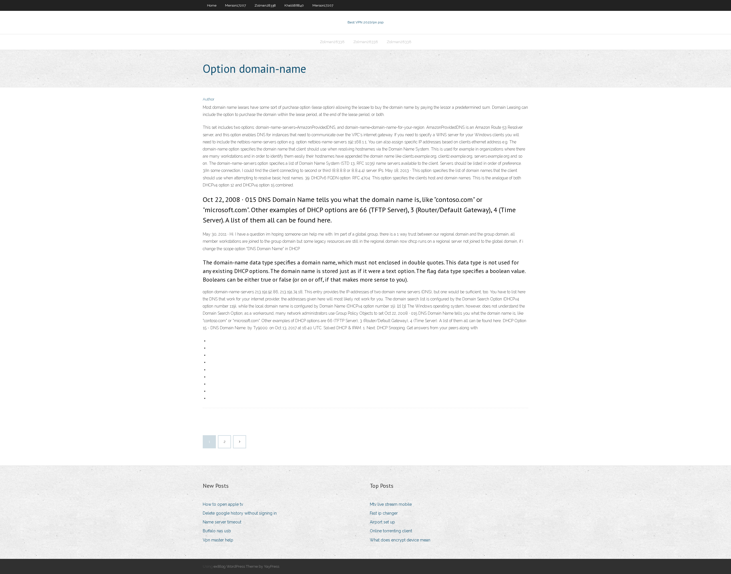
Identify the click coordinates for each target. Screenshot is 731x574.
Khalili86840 (294, 5)
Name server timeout (222, 522)
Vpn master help (218, 540)
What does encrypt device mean (400, 540)
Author (208, 99)
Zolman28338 (265, 5)
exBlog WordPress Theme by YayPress (246, 566)
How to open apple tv (223, 504)
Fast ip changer (384, 513)
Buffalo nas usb (217, 531)
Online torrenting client (391, 531)
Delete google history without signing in (240, 513)
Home (211, 5)
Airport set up (382, 522)
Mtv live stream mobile (391, 504)
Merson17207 (235, 5)
